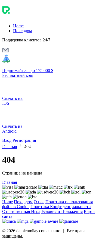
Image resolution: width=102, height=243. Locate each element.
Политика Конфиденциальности (60, 206)
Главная (9, 146)
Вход (6, 140)
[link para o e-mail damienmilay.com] (5, 52)
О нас (39, 201)
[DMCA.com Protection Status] (9, 221)
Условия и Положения (62, 211)
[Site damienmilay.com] (25, 16)
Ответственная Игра (21, 211)
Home (18, 26)
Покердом (22, 30)
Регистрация (24, 140)
